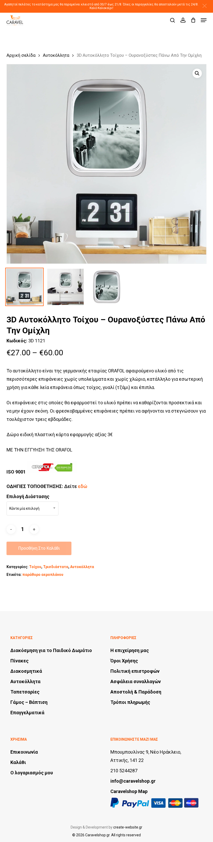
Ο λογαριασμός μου (31, 772)
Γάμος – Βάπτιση (29, 702)
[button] (204, 6)
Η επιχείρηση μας (129, 650)
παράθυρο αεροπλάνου (42, 574)
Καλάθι (18, 762)
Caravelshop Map (129, 791)
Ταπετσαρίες (24, 692)
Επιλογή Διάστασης (27, 496)
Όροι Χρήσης (124, 660)
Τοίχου (35, 567)
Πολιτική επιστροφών (134, 671)
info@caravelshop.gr (133, 781)
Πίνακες (19, 660)
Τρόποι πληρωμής (130, 702)
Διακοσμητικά (26, 671)
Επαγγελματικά (27, 712)
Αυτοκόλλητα (56, 55)
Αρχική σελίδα (21, 55)
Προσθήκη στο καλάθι (39, 548)
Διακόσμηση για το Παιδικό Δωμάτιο (51, 650)
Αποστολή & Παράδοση (135, 692)
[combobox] (32, 508)
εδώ (82, 486)
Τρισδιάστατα (55, 567)
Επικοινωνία (24, 752)
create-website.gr (127, 827)
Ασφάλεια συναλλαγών (135, 681)
